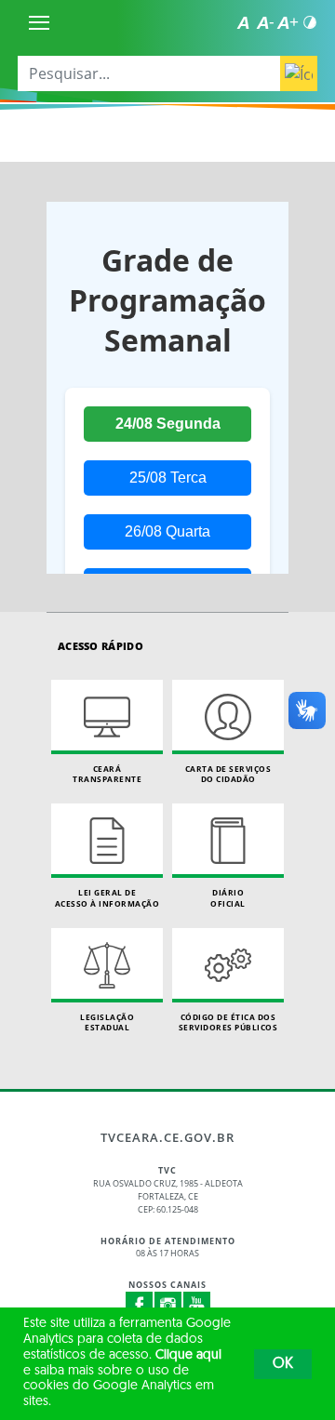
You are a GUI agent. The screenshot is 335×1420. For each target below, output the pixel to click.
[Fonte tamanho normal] (243, 22)
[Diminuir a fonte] (265, 22)
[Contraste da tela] (310, 22)
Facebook (140, 1306)
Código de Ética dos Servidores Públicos (228, 1022)
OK (283, 1364)
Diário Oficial (228, 898)
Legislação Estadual (107, 1022)
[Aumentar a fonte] (287, 22)
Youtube (197, 1306)
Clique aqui (188, 1355)
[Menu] (39, 22)
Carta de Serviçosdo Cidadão (228, 774)
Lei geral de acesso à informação (107, 898)
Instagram (168, 1306)
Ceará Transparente (107, 774)
